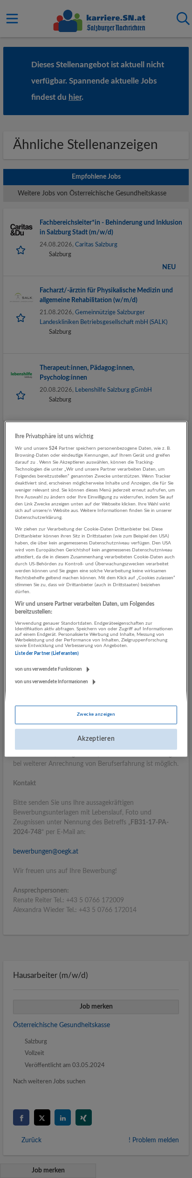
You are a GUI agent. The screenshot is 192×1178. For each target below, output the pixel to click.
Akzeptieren (96, 739)
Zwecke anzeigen (96, 714)
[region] (96, 589)
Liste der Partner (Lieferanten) (47, 653)
